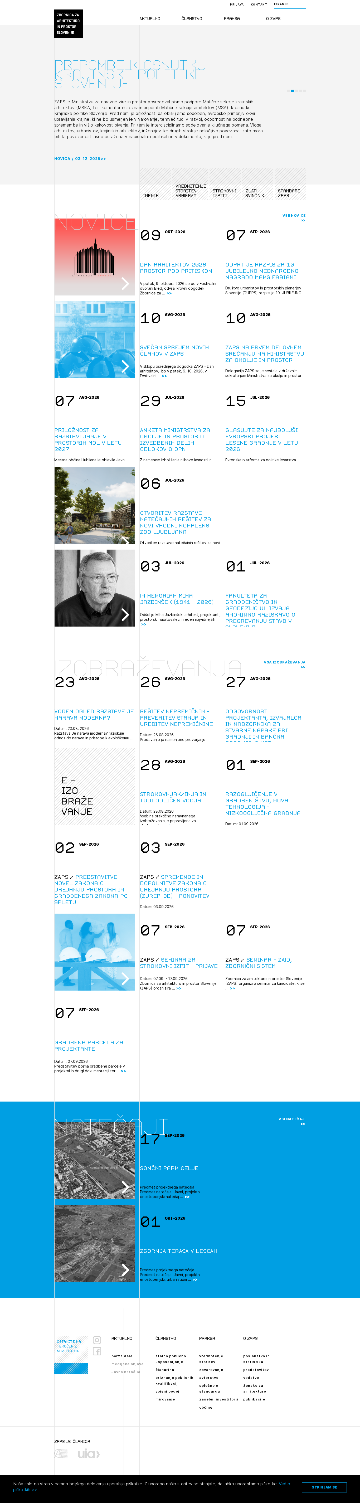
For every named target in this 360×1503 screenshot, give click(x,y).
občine (205, 1407)
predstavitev (256, 1369)
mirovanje (165, 1399)
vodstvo (251, 1377)
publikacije (254, 1399)
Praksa (232, 18)
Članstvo (192, 18)
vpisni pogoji (168, 1391)
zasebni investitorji (218, 1399)
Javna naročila (125, 1371)
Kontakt (259, 4)
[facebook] (99, 1351)
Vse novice (294, 215)
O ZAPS (273, 18)
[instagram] (97, 1340)
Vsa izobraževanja (285, 662)
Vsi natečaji (292, 1119)
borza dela (122, 1356)
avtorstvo (208, 1377)
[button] (288, 91)
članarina (164, 1369)
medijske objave (127, 1363)
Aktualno (149, 18)
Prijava (237, 4)
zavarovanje (211, 1369)
